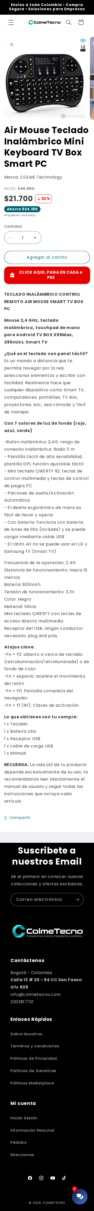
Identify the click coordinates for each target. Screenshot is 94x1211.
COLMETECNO (54, 1203)
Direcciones (22, 1154)
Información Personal (32, 1130)
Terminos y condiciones (34, 1046)
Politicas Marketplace (32, 1083)
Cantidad (13, 226)
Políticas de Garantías (33, 1070)
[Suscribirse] (77, 899)
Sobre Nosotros (26, 1034)
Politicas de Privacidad (33, 1058)
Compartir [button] (20, 817)
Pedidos (18, 1142)
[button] (11, 22)
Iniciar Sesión (23, 1118)
